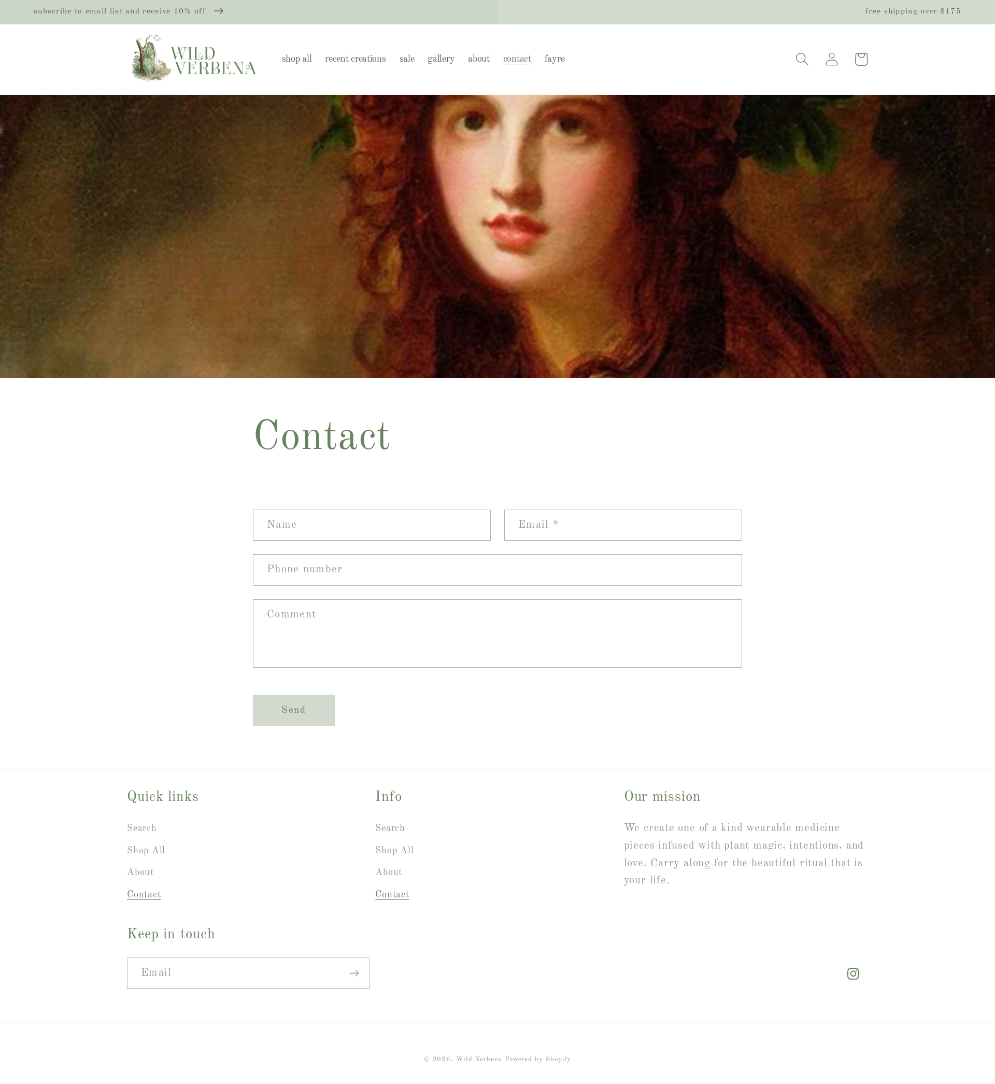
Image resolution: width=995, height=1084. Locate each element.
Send (293, 710)
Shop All (146, 850)
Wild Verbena (479, 1059)
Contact (144, 894)
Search (142, 828)
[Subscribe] (354, 973)
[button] (802, 59)
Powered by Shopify (538, 1059)
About (140, 872)
